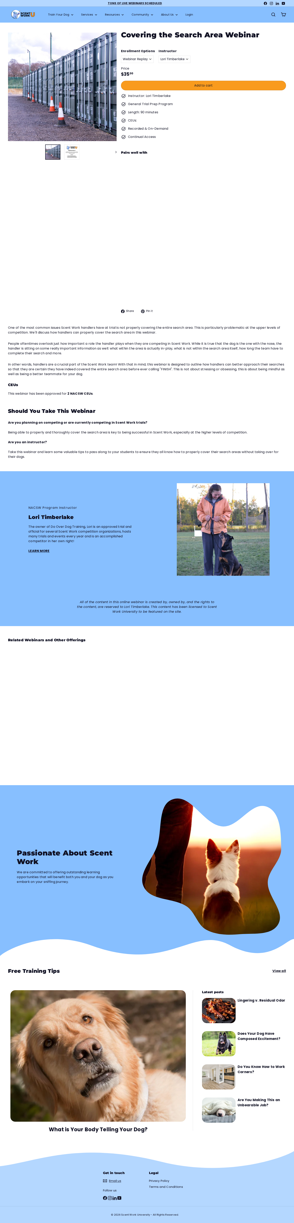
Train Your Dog (59, 15)
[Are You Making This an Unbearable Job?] (219, 1110)
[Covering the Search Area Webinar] (203, 180)
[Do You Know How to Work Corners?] (219, 1077)
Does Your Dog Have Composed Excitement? (259, 1036)
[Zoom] (62, 87)
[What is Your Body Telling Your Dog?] (98, 1056)
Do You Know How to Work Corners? (261, 1069)
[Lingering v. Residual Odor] (219, 1010)
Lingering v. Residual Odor (261, 1000)
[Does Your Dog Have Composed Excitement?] (219, 1043)
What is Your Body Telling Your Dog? (98, 1129)
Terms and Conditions (166, 1187)
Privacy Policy (159, 1181)
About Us (168, 15)
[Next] (114, 152)
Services (87, 15)
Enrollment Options (138, 51)
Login (189, 15)
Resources (113, 15)
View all (279, 971)
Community (141, 15)
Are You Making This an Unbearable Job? (259, 1102)
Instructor (167, 51)
